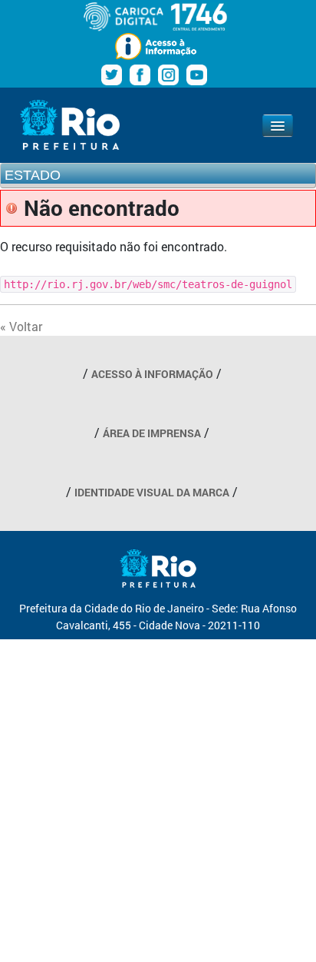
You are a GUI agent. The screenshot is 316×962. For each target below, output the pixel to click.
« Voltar (21, 326)
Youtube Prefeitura (196, 75)
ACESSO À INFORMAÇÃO (152, 374)
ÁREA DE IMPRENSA (152, 433)
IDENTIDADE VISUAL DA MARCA (151, 492)
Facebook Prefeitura (140, 75)
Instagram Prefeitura (168, 75)
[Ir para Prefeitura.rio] (70, 125)
